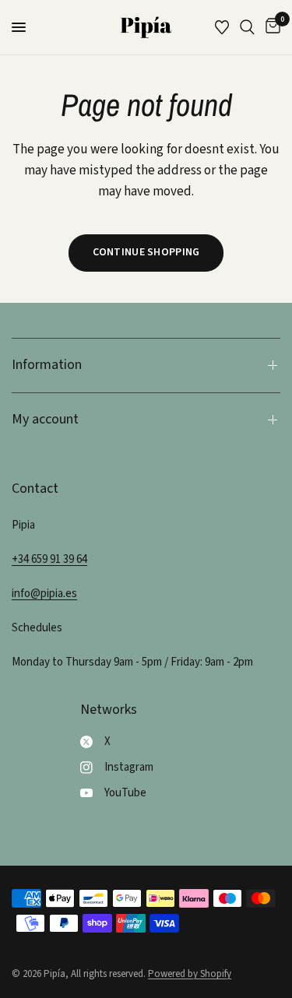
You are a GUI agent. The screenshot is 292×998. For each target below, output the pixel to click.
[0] (270, 27)
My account (45, 419)
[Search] (247, 27)
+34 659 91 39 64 (49, 559)
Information (47, 364)
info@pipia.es (44, 593)
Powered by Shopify (189, 974)
